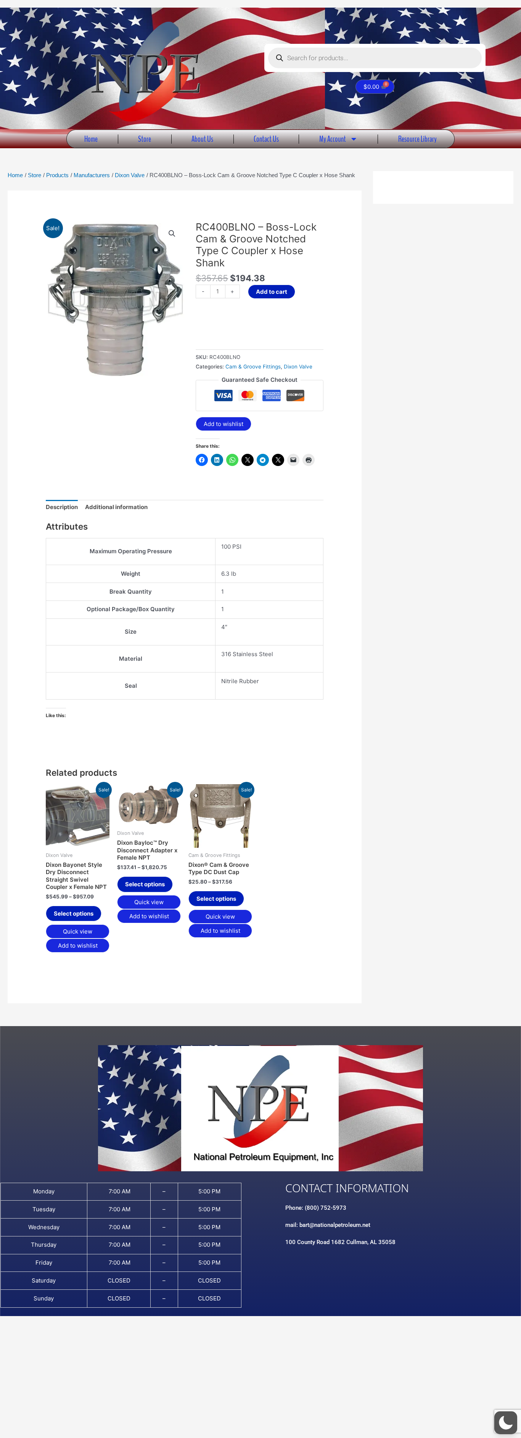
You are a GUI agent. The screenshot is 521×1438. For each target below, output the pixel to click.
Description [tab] (62, 507)
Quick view (77, 931)
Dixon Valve (298, 367)
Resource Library (417, 139)
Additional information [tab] (116, 507)
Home (91, 139)
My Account (332, 139)
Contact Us (266, 139)
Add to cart (271, 291)
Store (144, 139)
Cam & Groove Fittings (253, 367)
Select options (73, 913)
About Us (202, 139)
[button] (172, 233)
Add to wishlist (223, 424)
